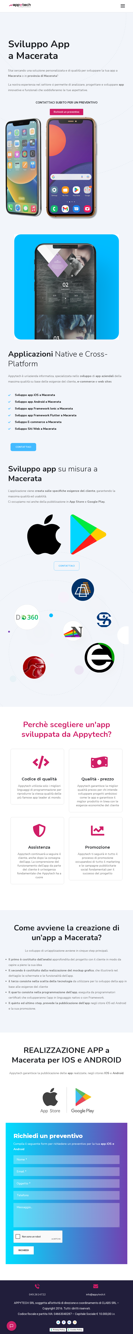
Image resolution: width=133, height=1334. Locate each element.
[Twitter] (58, 1322)
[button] (11, 1326)
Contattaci (23, 446)
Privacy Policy (59, 1330)
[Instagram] (75, 1322)
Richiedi (23, 1250)
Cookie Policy (76, 1330)
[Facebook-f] (64, 1322)
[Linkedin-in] (69, 1322)
